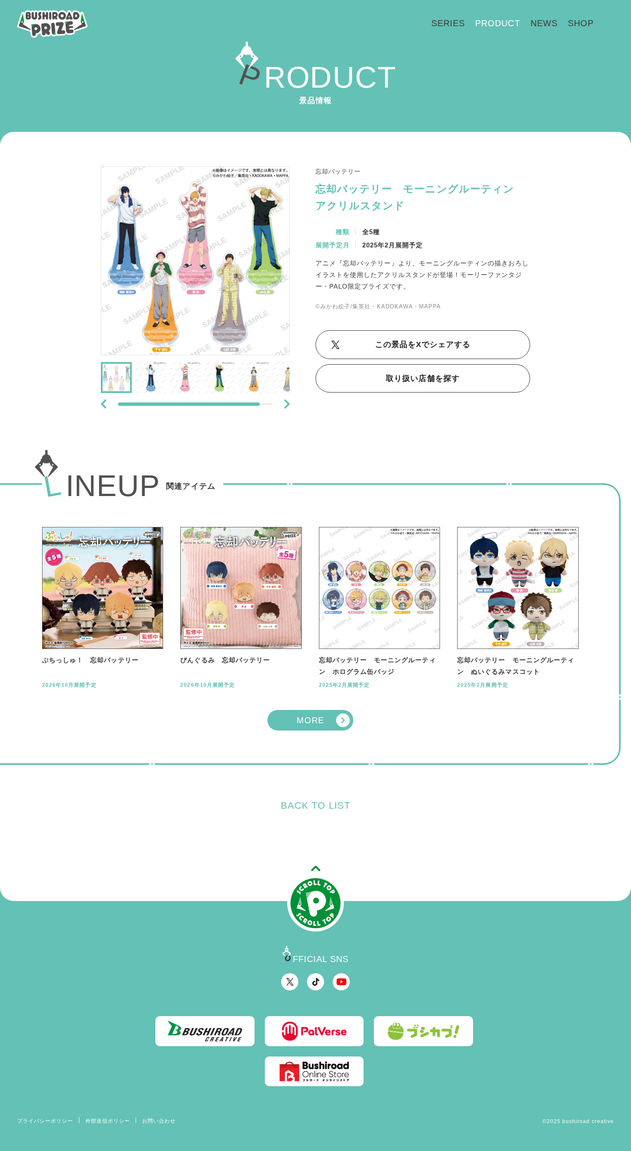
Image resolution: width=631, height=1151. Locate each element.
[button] (103, 403)
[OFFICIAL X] (289, 981)
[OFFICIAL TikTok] (315, 981)
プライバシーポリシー (45, 1121)
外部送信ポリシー (107, 1121)
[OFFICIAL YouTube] (341, 981)
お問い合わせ (159, 1121)
